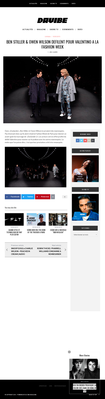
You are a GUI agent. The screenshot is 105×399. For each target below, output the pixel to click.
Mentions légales (60, 386)
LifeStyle (48, 36)
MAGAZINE (43, 3)
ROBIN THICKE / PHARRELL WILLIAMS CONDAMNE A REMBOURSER (49, 249)
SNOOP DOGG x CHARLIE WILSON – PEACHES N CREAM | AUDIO (22, 249)
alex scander (54, 52)
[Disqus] (36, 291)
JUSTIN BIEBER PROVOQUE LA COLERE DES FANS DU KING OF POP (84, 388)
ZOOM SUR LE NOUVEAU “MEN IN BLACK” (58, 231)
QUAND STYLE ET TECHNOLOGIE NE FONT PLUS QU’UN (14, 232)
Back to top (93, 394)
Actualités (33, 3)
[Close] (69, 352)
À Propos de (43, 386)
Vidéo (73, 3)
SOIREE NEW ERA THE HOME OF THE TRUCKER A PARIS (36, 231)
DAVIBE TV (53, 3)
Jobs (50, 386)
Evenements (64, 3)
